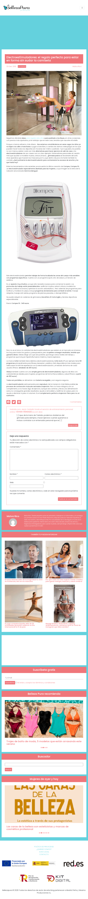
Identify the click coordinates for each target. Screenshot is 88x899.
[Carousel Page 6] (48, 832)
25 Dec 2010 (11, 66)
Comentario (15, 447)
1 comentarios (76, 402)
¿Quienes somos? (44, 849)
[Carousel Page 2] (43, 747)
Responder (73, 425)
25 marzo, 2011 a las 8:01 (24, 411)
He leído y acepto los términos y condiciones (36, 682)
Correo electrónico (53, 474)
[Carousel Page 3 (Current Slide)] (45, 747)
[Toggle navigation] (82, 7)
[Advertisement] (44, 32)
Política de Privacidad (44, 846)
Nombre (14, 474)
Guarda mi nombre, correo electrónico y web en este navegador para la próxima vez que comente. (44, 492)
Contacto (44, 854)
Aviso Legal (44, 852)
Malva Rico (77, 66)
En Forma (22, 66)
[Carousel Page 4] (46, 747)
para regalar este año (34, 138)
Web (12, 482)
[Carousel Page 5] (46, 832)
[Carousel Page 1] (41, 747)
